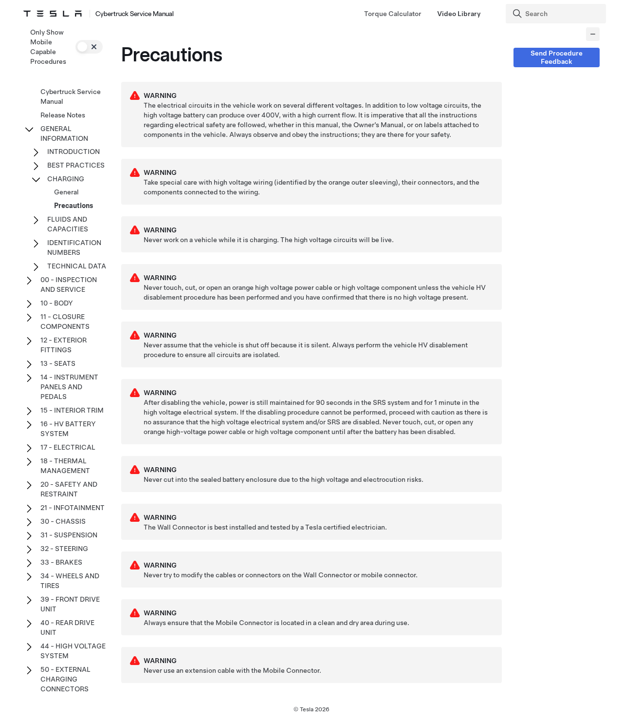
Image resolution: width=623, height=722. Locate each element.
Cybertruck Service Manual (70, 96)
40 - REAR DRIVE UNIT (67, 627)
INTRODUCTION (73, 151)
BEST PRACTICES (76, 165)
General (66, 192)
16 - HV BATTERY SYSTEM (68, 428)
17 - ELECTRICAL (67, 447)
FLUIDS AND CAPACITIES (67, 224)
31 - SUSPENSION (68, 535)
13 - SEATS (57, 363)
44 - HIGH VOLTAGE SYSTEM (73, 651)
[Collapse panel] (593, 34)
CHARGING (65, 179)
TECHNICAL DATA (76, 266)
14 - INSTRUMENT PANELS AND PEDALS (69, 386)
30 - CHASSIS (63, 521)
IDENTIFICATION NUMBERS (74, 247)
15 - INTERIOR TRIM (72, 410)
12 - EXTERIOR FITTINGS (63, 345)
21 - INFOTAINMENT (72, 508)
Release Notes (62, 115)
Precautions (73, 205)
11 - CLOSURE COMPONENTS (65, 321)
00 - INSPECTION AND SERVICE (68, 284)
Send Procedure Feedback (557, 57)
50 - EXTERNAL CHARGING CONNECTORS (65, 679)
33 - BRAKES (61, 562)
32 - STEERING (64, 548)
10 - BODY (56, 303)
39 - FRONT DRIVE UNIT (70, 604)
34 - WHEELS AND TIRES (69, 580)
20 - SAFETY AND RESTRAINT (68, 489)
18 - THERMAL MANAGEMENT (65, 466)
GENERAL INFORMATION (64, 133)
